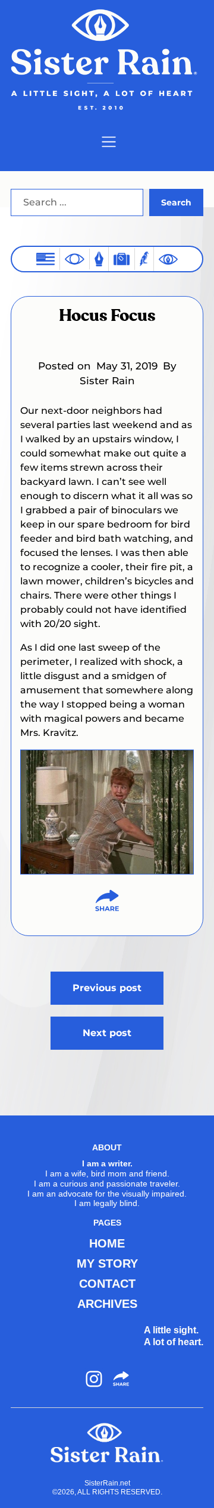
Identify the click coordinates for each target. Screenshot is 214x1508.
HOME (107, 1243)
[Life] (99, 259)
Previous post (107, 987)
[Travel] (122, 259)
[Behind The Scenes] (168, 259)
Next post (107, 1032)
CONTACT (107, 1283)
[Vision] (74, 259)
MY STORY (107, 1263)
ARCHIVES (107, 1303)
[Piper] (144, 259)
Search (176, 202)
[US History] (45, 259)
